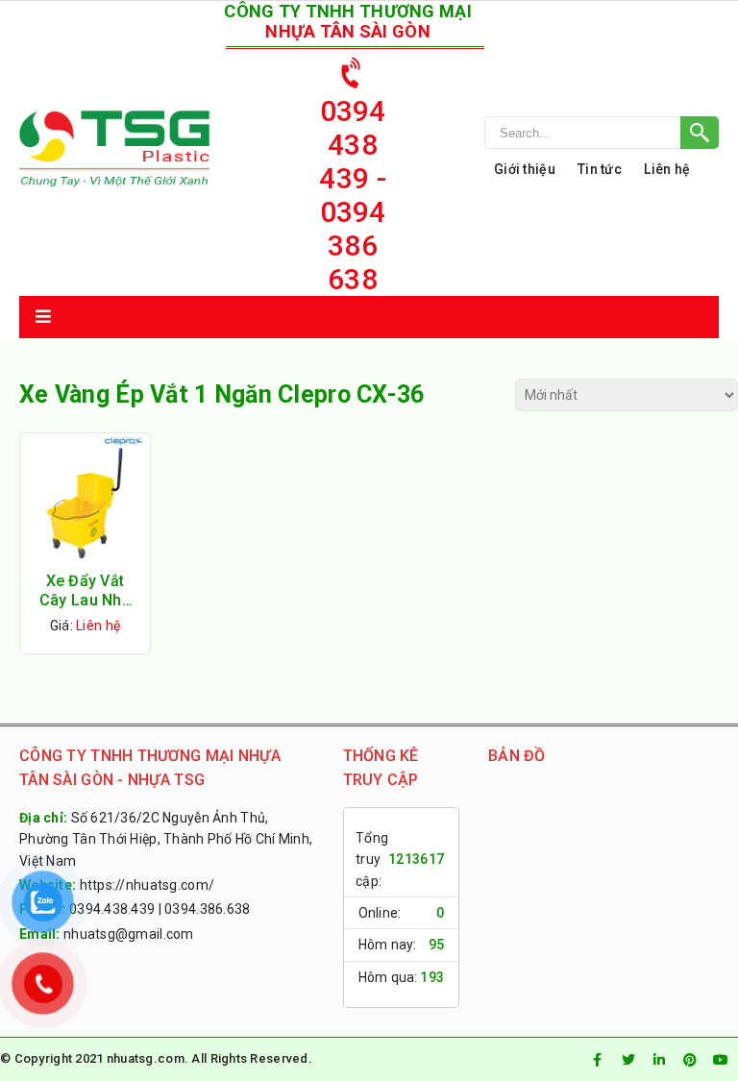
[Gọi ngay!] (601, 132)
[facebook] (597, 1060)
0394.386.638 (207, 909)
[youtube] (720, 1060)
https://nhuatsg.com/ (147, 885)
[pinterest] (690, 1060)
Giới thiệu (524, 169)
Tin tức (600, 169)
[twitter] (628, 1060)
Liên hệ (667, 169)
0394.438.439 (112, 909)
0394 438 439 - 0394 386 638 (352, 195)
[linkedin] (659, 1060)
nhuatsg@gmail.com (128, 934)
